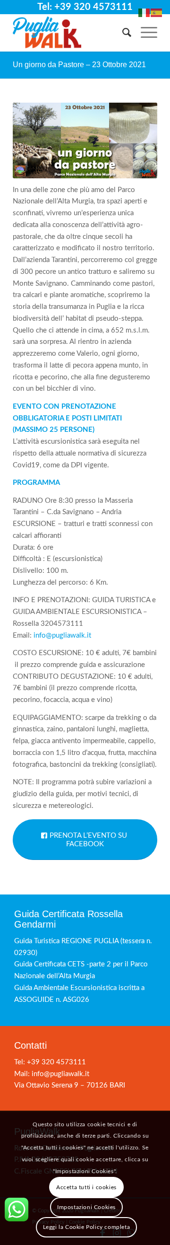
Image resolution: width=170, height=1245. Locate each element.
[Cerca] (122, 33)
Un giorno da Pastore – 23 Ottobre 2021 (79, 65)
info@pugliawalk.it (62, 635)
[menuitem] (122, 33)
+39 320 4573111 (56, 1062)
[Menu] (144, 33)
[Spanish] (157, 12)
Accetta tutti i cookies (86, 1187)
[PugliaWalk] (70, 33)
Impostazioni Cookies (86, 1207)
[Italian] (144, 12)
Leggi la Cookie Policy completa (86, 1227)
